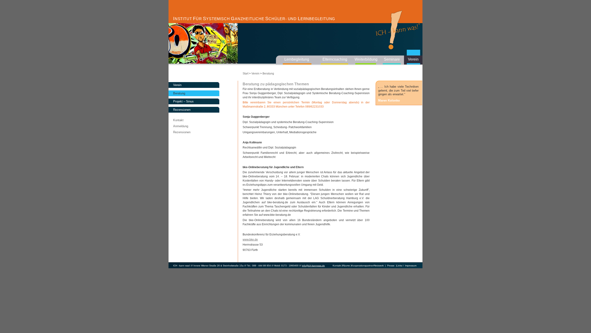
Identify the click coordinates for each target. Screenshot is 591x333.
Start (245, 73)
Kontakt (178, 120)
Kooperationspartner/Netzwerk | (368, 265)
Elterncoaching (335, 59)
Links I (400, 265)
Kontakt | (337, 265)
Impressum (411, 265)
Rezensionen (181, 109)
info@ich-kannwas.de (313, 265)
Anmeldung (180, 126)
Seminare (392, 59)
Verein (413, 59)
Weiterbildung (366, 59)
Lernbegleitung (296, 59)
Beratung (179, 93)
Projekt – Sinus (183, 101)
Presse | (391, 265)
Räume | (346, 265)
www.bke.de (250, 239)
